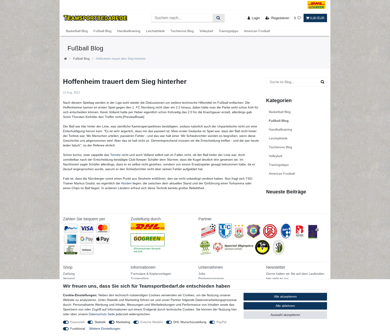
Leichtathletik (155, 31)
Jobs (201, 273)
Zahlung (69, 273)
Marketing (123, 322)
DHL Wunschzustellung (189, 322)
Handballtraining (128, 31)
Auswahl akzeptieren (285, 315)
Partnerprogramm (211, 278)
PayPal (221, 322)
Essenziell (77, 322)
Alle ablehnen (285, 306)
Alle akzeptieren (285, 296)
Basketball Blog (77, 31)
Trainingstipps (228, 31)
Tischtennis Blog (182, 31)
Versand (69, 278)
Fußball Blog (102, 31)
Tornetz (115, 155)
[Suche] (218, 18)
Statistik (100, 322)
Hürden (126, 183)
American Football (257, 31)
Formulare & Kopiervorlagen (151, 273)
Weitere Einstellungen (104, 328)
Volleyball (206, 31)
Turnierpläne (140, 278)
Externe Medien (151, 322)
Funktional (77, 328)
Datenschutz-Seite (102, 314)
